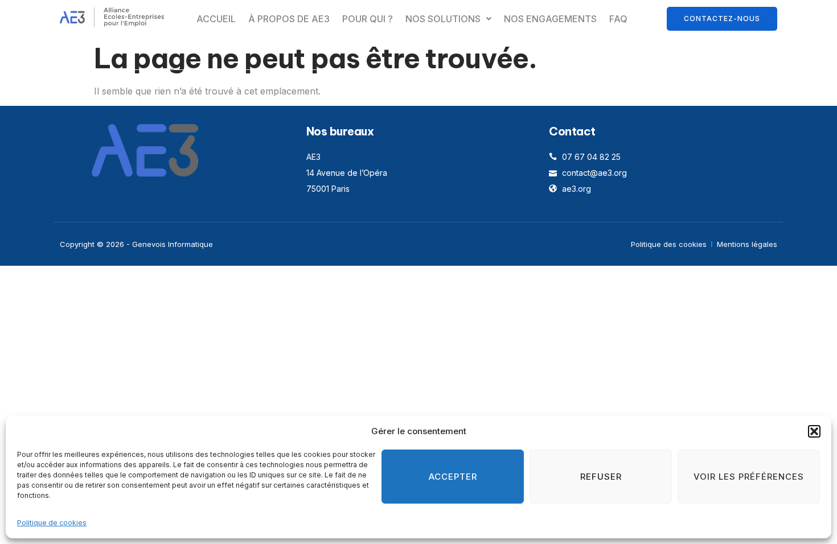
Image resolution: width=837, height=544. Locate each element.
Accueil (216, 18)
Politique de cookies (52, 522)
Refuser (601, 476)
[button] (814, 431)
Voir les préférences (749, 476)
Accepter (453, 476)
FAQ (618, 18)
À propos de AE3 (289, 18)
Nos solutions (443, 18)
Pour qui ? (367, 18)
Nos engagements (550, 18)
